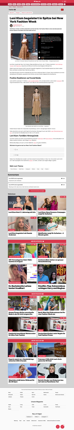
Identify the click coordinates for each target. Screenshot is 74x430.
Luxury (45, 404)
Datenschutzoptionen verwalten (53, 420)
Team (20, 420)
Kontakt (28, 420)
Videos (21, 394)
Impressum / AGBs (42, 420)
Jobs (24, 420)
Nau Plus (33, 394)
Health (9, 404)
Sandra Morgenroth (17, 25)
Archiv (33, 396)
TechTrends (57, 406)
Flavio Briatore (49, 138)
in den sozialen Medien (33, 81)
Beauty (9, 408)
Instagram (59, 81)
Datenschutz (34, 420)
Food (9, 406)
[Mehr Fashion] (37, 294)
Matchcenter (46, 392)
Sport (33, 392)
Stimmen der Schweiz (59, 394)
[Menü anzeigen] (65, 1)
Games (45, 394)
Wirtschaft (10, 394)
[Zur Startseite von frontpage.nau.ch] (37, 1)
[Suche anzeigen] (62, 1)
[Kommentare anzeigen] (62, 427)
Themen (21, 396)
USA (14, 26)
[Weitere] (65, 4)
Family (56, 404)
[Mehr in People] (37, 241)
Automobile (46, 406)
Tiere (21, 406)
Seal (30, 140)
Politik (21, 392)
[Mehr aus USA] (37, 340)
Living (21, 404)
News (9, 392)
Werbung (16, 420)
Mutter (31, 160)
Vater (35, 142)
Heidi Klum (18, 66)
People (14, 6)
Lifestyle (10, 396)
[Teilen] (58, 427)
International (20, 6)
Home (10, 6)
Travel (33, 406)
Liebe (33, 404)
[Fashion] (37, 9)
